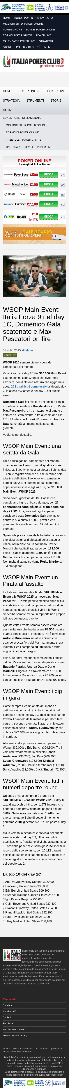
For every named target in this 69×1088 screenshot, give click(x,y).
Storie (8, 47)
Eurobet (20, 204)
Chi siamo (8, 1005)
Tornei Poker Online (40, 29)
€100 (34, 184)
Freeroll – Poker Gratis (23, 139)
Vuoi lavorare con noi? (14, 1029)
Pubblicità (8, 1023)
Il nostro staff (9, 1011)
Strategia (46, 41)
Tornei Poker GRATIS (17, 35)
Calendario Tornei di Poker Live (29, 147)
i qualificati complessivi (28, 386)
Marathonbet (20, 184)
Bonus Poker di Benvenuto (33, 17)
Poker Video (25, 47)
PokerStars (21, 174)
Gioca (49, 174)
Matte (29, 350)
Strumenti (44, 47)
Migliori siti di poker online (23, 23)
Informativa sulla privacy (15, 1035)
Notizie (9, 110)
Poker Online (12, 29)
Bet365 (21, 216)
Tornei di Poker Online (22, 132)
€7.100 (32, 204)
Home (7, 17)
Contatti (7, 1017)
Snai (22, 194)
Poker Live (43, 35)
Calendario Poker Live (19, 41)
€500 (34, 175)
